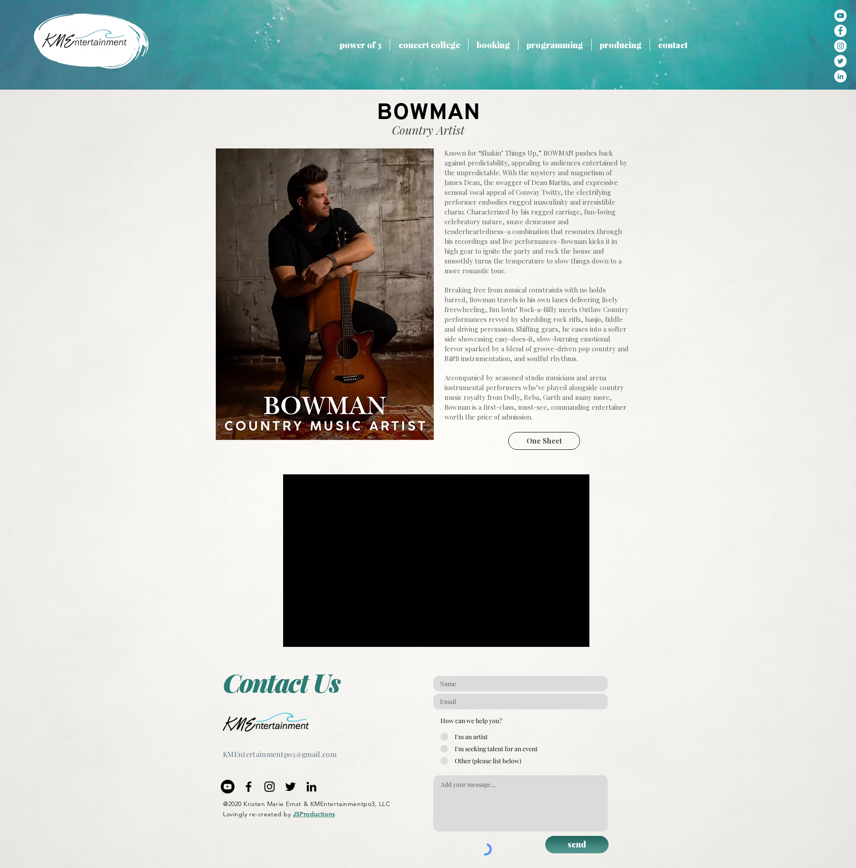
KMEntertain (245, 754)
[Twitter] (290, 787)
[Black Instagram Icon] (269, 787)
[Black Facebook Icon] (248, 787)
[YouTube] (840, 15)
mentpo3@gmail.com (302, 754)
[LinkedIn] (311, 787)
